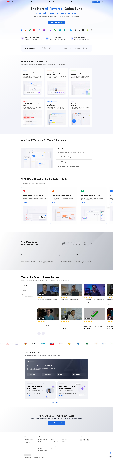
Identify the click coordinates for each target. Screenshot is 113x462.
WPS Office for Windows (42, 439)
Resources (59, 1)
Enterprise (73, 1)
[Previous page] (39, 333)
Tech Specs (64, 443)
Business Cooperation (55, 441)
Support (66, 1)
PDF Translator (76, 374)
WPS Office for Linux (41, 448)
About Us (52, 439)
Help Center (64, 439)
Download (48, 1)
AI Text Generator (47, 374)
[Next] (108, 205)
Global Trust (53, 448)
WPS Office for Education (42, 450)
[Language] (90, 2)
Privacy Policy (53, 446)
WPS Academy (65, 441)
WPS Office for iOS (41, 446)
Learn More (25, 202)
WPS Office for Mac (41, 441)
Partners (52, 443)
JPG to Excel (61, 374)
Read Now (29, 395)
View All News (55, 402)
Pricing (53, 1)
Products (31, 1)
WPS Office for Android (42, 443)
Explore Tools (39, 1)
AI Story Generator (32, 374)
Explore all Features (55, 227)
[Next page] (43, 333)
